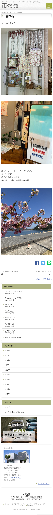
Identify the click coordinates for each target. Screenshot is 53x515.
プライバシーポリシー (41, 504)
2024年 (7, 360)
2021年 (7, 375)
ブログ (7, 407)
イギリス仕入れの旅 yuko (14, 412)
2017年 (7, 394)
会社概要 (30, 505)
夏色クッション (11, 318)
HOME (3, 12)
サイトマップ (26, 504)
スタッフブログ (12, 12)
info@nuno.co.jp (15, 478)
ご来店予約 (15, 504)
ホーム (7, 504)
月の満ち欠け (10, 325)
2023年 (7, 365)
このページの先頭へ (44, 279)
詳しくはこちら (43, 484)
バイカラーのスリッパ (13, 292)
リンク (22, 505)
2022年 (7, 370)
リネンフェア (10, 332)
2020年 (7, 380)
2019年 (7, 384)
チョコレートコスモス (13, 299)
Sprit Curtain (10, 312)
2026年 (7, 351)
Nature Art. (10, 305)
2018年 (7, 389)
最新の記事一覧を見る (13, 337)
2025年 (7, 355)
